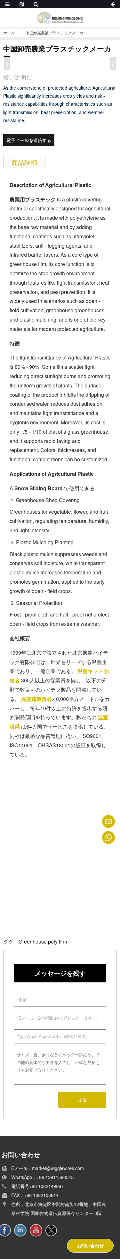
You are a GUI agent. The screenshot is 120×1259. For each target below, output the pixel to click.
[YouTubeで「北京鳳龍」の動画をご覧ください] (40, 1230)
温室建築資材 (36, 699)
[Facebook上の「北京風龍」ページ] (8, 1230)
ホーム (9, 32)
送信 (82, 1099)
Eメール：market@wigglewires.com (49, 1168)
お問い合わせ (90, 1245)
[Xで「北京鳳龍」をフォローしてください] (55, 1230)
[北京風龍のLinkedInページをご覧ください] (24, 1230)
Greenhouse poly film (43, 941)
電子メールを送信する (28, 140)
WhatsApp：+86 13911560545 (44, 1177)
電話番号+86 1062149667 (39, 1186)
